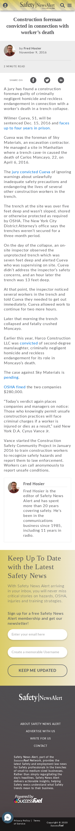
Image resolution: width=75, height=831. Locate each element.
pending (11, 377)
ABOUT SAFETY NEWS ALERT (40, 724)
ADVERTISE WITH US (40, 731)
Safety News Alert (37, 5)
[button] (7, 817)
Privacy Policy (22, 820)
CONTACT (40, 746)
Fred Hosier (32, 48)
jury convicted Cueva (31, 172)
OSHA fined (15, 387)
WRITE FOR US (40, 738)
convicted (29, 343)
